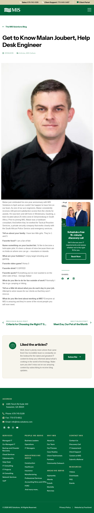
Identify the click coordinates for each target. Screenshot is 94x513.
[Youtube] (17, 427)
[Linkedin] (4, 427)
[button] (62, 278)
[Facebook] (8, 427)
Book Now (76, 256)
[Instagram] (13, 427)
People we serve (34, 435)
